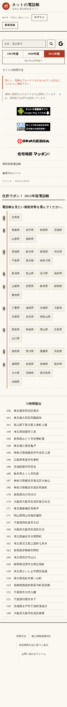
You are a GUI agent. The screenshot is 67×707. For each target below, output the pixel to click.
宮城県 (58, 229)
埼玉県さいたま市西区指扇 (30, 571)
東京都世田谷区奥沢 (26, 410)
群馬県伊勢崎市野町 (26, 550)
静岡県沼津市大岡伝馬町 (29, 564)
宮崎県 (30, 372)
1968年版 (33, 53)
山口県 (16, 338)
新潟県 (16, 273)
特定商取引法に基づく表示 (33, 645)
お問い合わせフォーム (34, 654)
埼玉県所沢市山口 (25, 557)
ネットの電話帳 (26, 5)
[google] (61, 44)
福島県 (30, 238)
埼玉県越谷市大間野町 (28, 536)
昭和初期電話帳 (12, 163)
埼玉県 (58, 251)
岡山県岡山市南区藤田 (28, 515)
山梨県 (16, 286)
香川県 (30, 351)
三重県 (16, 307)
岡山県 (44, 329)
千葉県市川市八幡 (25, 592)
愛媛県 (44, 351)
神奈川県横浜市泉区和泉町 (30, 487)
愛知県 (16, 294)
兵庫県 (16, 316)
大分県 (16, 372)
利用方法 (21, 636)
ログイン (39, 17)
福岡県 (16, 363)
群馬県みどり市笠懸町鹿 (29, 438)
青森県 (16, 229)
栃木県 (30, 251)
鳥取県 (16, 329)
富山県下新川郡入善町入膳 (30, 424)
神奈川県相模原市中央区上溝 (32, 452)
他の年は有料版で (33, 60)
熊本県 (58, 363)
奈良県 (30, 316)
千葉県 (16, 260)
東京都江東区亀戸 (25, 445)
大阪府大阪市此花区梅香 (29, 613)
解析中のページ (12, 173)
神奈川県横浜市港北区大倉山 (32, 480)
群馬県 (44, 251)
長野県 (30, 286)
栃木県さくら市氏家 (26, 473)
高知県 (58, 351)
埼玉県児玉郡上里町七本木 (30, 543)
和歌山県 (45, 316)
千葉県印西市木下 (25, 599)
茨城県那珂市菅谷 (25, 466)
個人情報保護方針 (41, 636)
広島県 (58, 329)
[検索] (51, 44)
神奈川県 (45, 260)
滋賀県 (30, 307)
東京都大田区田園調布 (28, 417)
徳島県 (16, 351)
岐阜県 (44, 286)
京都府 (44, 307)
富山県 (30, 273)
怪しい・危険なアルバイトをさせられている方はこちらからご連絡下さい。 (33, 82)
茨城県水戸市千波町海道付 (30, 606)
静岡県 (58, 286)
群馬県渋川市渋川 (25, 494)
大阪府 (58, 307)
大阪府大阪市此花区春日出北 (32, 501)
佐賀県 (30, 363)
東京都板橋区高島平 (26, 508)
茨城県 (16, 251)
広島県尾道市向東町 (26, 459)
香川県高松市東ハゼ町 (28, 578)
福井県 (58, 273)
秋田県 (44, 229)
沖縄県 (16, 381)
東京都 (30, 260)
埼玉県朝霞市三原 (25, 431)
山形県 (16, 238)
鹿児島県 (45, 372)
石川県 (44, 273)
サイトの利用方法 (13, 69)
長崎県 (44, 363)
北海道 (16, 217)
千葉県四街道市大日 (26, 522)
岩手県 (30, 229)
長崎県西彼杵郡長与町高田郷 (32, 585)
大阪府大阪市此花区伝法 (29, 529)
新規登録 (10, 25)
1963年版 (13, 53)
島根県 (30, 329)
